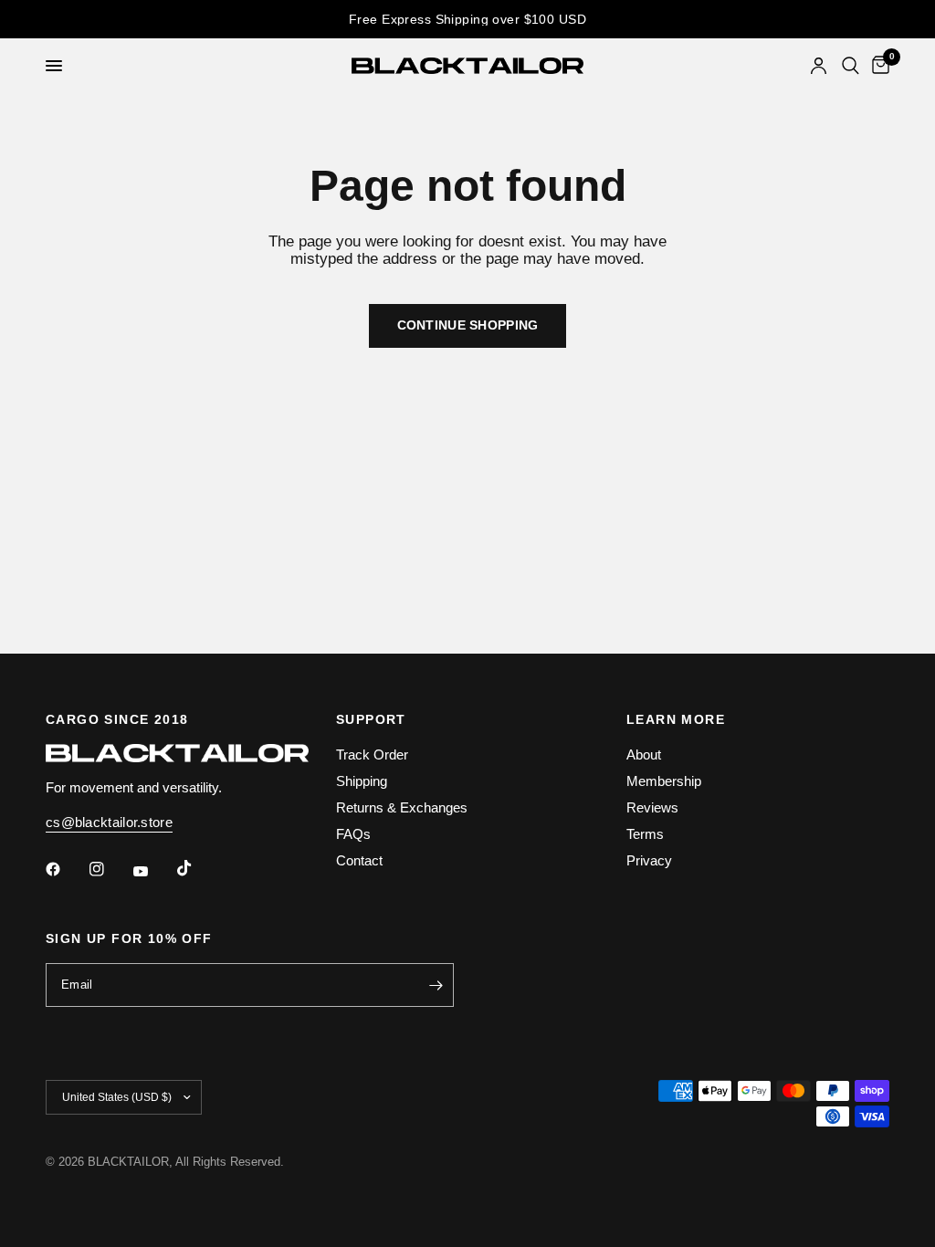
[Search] (850, 65)
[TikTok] (197, 868)
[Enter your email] (435, 985)
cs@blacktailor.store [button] (109, 822)
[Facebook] (66, 869)
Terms (645, 834)
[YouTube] (153, 871)
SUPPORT (371, 719)
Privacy (649, 860)
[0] (877, 65)
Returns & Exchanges (402, 807)
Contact (359, 860)
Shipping (361, 781)
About (643, 754)
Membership (663, 781)
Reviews (652, 807)
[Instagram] (109, 869)
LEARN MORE (675, 719)
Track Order (372, 754)
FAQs (353, 834)
